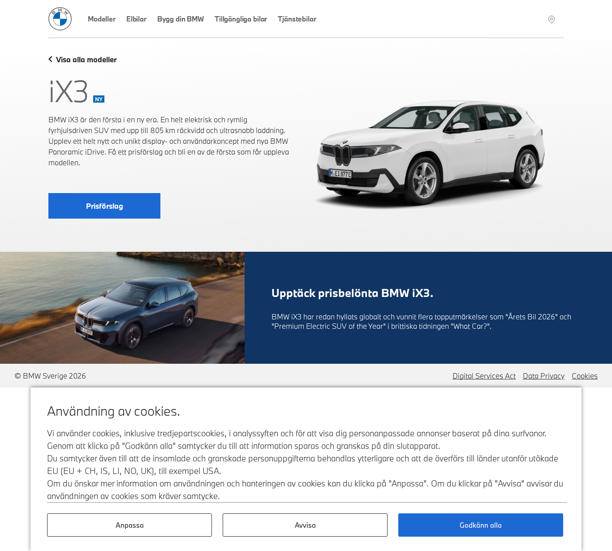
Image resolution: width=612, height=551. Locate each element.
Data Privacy (544, 375)
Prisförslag (104, 206)
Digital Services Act (484, 375)
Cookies (585, 375)
